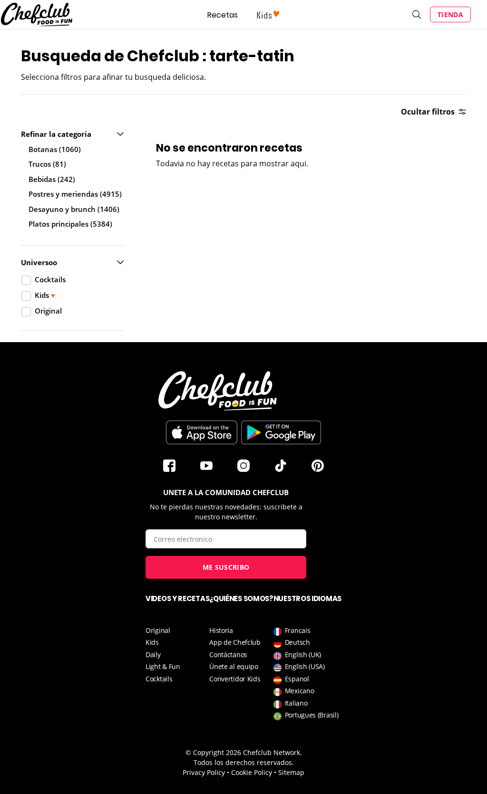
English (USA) (305, 666)
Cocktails (159, 678)
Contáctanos (228, 654)
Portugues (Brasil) (312, 714)
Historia (221, 630)
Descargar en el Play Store (281, 432)
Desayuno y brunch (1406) (74, 209)
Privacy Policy (204, 772)
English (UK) (303, 654)
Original (158, 630)
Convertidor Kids (234, 678)
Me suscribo (226, 567)
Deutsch (297, 642)
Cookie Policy (251, 772)
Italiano (296, 703)
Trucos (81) (47, 164)
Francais (298, 630)
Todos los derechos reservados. (244, 762)
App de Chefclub (235, 642)
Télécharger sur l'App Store (201, 432)
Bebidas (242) (52, 179)
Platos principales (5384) (70, 224)
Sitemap (291, 772)
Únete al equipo (233, 666)
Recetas (222, 15)
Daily (153, 654)
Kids (152, 642)
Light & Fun (163, 666)
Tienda (450, 14)
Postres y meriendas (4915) (75, 194)
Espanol (297, 678)
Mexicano (299, 690)
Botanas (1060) (55, 149)
